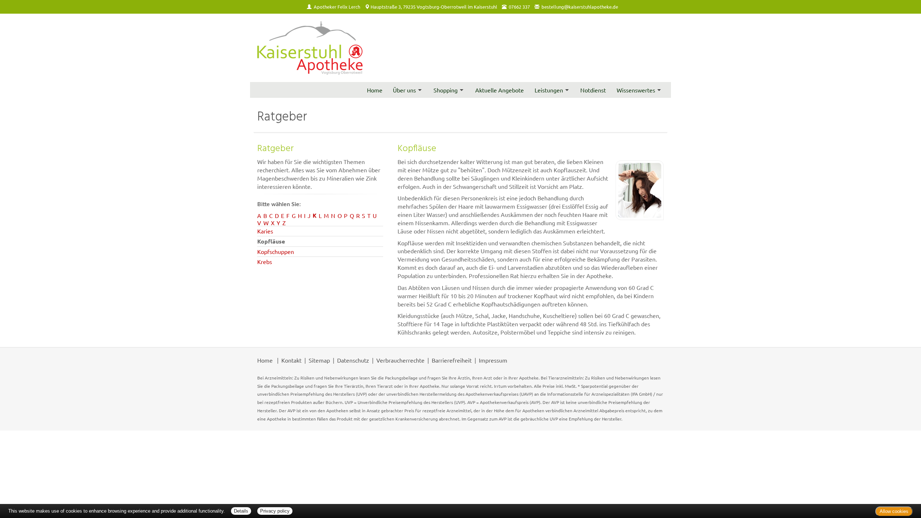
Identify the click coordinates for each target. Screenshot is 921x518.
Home (374, 90)
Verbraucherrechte (400, 360)
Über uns (404, 90)
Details (241, 511)
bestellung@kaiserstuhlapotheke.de (579, 7)
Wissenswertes (636, 90)
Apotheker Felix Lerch (337, 7)
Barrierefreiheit (452, 360)
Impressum (493, 360)
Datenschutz (353, 360)
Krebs (264, 261)
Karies (265, 231)
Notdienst (593, 90)
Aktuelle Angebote (499, 90)
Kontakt (291, 360)
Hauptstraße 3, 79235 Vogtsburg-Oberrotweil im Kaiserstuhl (434, 7)
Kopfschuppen (275, 251)
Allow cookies (894, 511)
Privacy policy (275, 511)
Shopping (446, 90)
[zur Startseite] (310, 48)
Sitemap (319, 360)
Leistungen (549, 90)
